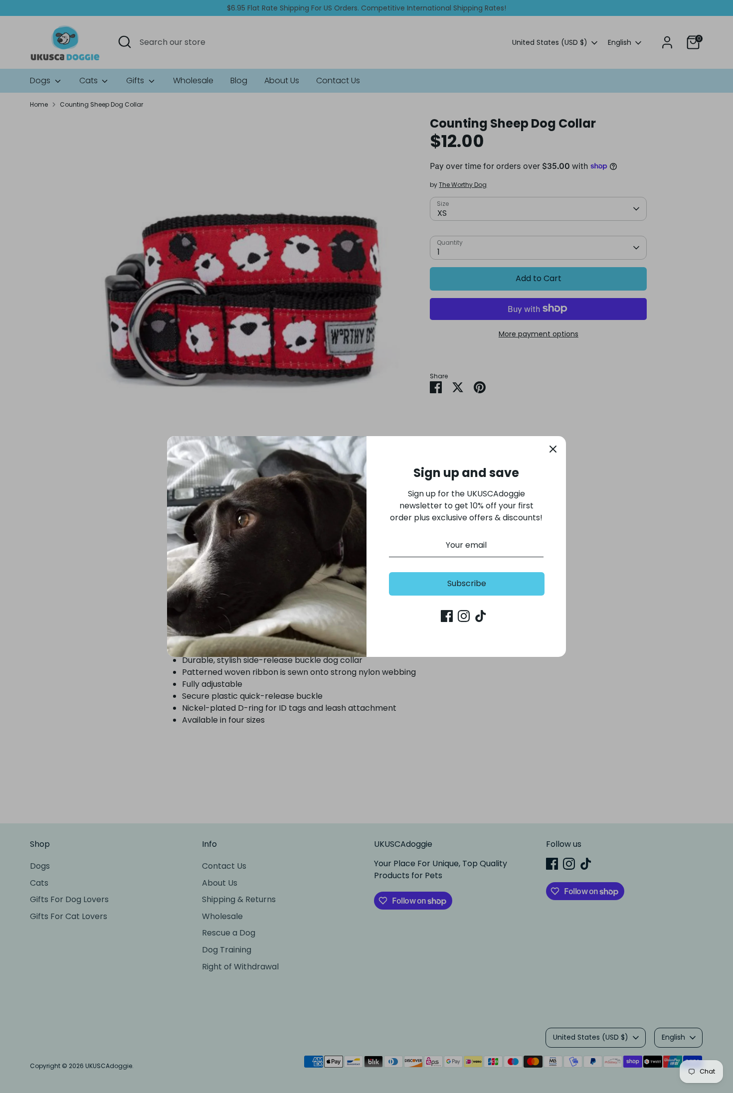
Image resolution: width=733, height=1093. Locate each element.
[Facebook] (447, 616)
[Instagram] (464, 616)
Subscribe (466, 583)
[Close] (553, 449)
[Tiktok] (481, 616)
